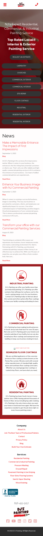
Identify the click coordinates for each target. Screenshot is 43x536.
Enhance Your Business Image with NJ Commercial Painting (21, 186)
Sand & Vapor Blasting (21, 479)
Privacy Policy (21, 440)
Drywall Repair (21, 469)
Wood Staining (21, 482)
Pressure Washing (22, 465)
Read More (6, 179)
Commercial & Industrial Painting (22, 462)
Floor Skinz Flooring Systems (21, 475)
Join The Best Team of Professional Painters (21, 433)
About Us (21, 429)
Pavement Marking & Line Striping (21, 472)
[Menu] (5, 4)
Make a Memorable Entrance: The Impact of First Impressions (20, 146)
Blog (4, 156)
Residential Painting (21, 458)
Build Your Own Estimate (21, 447)
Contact (21, 436)
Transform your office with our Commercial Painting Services (21, 226)
